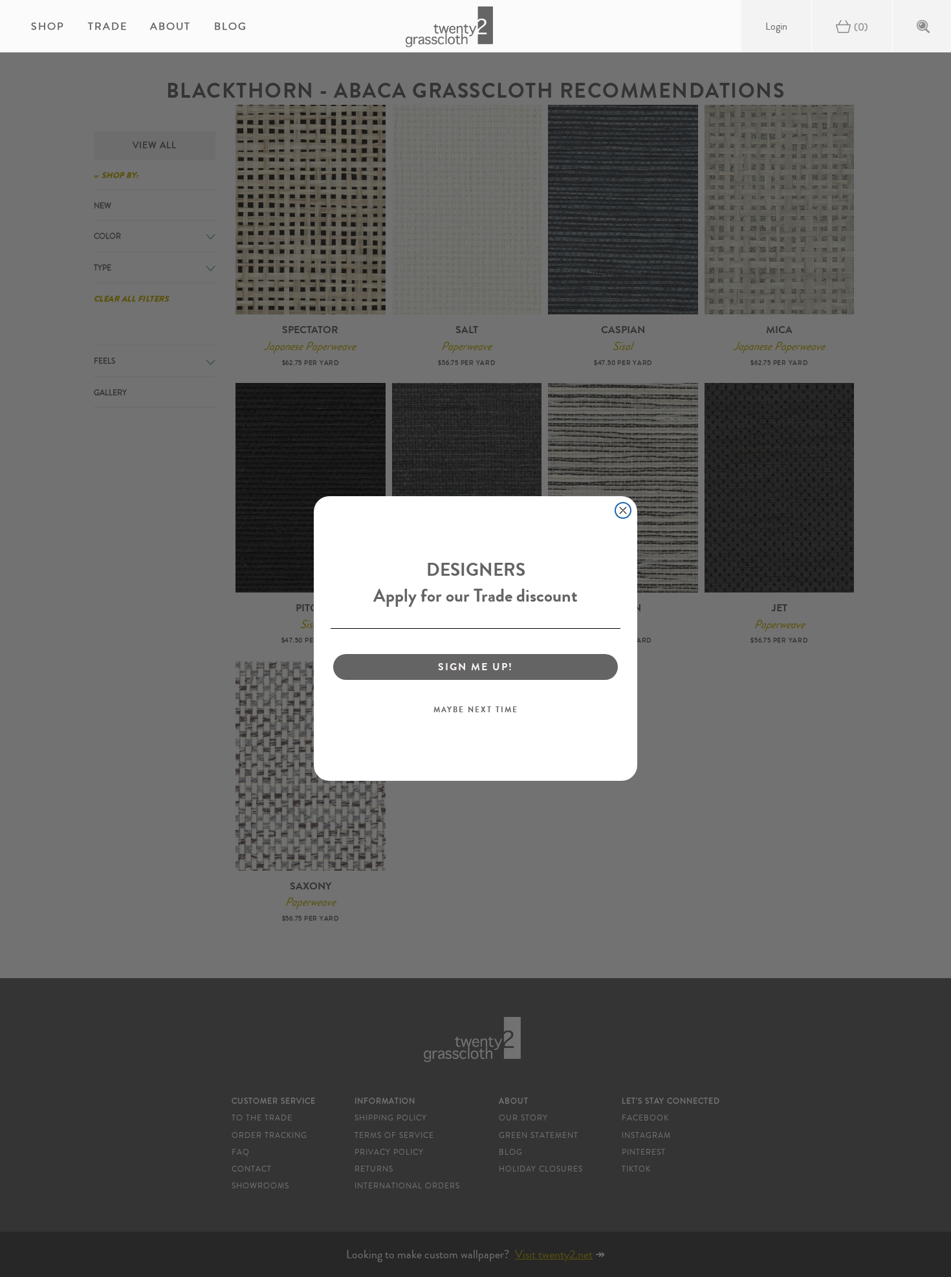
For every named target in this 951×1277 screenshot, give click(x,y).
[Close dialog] (623, 510)
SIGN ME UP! (475, 666)
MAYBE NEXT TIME (475, 709)
